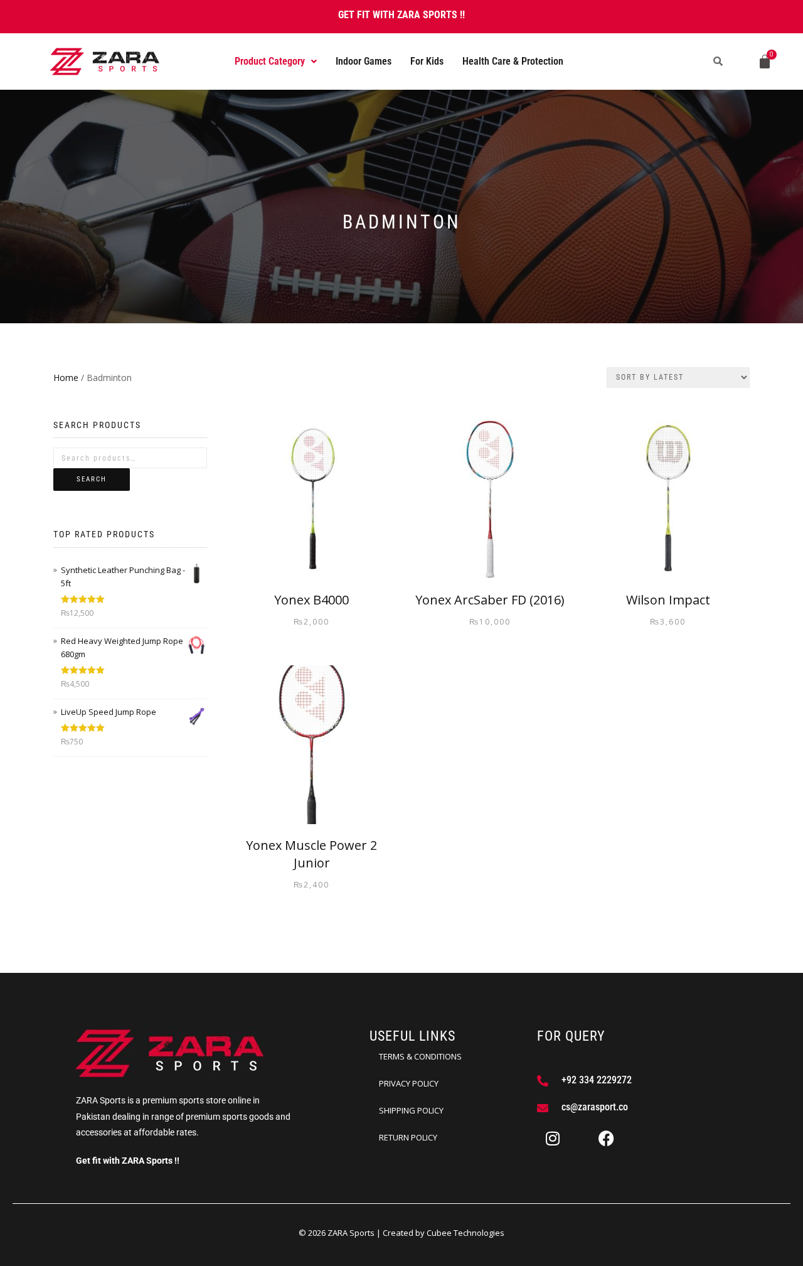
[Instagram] (552, 1138)
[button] (275, 61)
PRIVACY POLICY (409, 1083)
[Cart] (765, 61)
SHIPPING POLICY (411, 1110)
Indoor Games (363, 61)
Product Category (270, 61)
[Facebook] (606, 1138)
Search (92, 479)
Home (65, 378)
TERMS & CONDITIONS (420, 1056)
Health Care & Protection (512, 61)
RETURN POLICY (408, 1137)
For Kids (427, 61)
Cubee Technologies (465, 1232)
